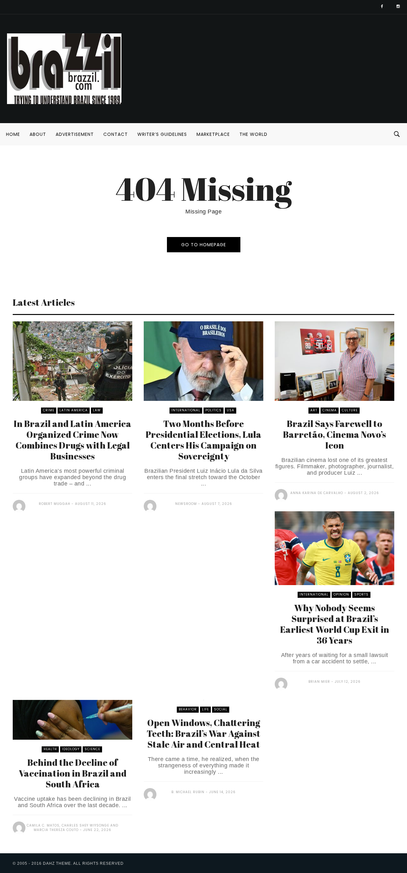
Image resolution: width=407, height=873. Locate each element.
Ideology (70, 749)
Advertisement (75, 134)
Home (13, 134)
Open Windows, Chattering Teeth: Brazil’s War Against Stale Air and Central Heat (203, 733)
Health (50, 749)
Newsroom (186, 503)
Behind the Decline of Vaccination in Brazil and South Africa (73, 773)
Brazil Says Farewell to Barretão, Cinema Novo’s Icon (334, 434)
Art (313, 410)
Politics (213, 410)
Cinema (329, 410)
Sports (361, 594)
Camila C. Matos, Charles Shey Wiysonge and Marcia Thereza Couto (72, 827)
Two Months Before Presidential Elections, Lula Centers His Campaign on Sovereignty (203, 439)
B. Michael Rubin (187, 792)
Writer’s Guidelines (162, 134)
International (185, 410)
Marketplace (213, 134)
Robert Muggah (54, 503)
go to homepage (203, 244)
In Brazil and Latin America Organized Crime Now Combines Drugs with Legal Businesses (72, 439)
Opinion (341, 594)
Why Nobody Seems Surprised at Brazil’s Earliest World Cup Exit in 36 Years (334, 624)
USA (230, 410)
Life (205, 709)
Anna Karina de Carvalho (316, 493)
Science (92, 749)
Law (97, 410)
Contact (115, 134)
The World (253, 134)
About (38, 134)
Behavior (188, 709)
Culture (350, 410)
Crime (48, 410)
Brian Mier (319, 681)
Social (220, 709)
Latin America (73, 410)
